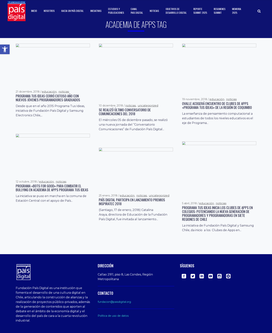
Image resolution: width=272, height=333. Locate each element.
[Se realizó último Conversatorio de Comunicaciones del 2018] (136, 71)
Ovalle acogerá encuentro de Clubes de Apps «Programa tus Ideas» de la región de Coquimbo (217, 105)
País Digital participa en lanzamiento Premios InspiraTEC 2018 (132, 202)
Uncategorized (148, 105)
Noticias (63, 91)
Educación (49, 91)
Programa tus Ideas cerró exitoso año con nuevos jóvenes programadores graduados (48, 98)
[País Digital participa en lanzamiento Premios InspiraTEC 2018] (136, 168)
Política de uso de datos (113, 315)
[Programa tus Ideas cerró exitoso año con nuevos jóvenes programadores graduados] (53, 64)
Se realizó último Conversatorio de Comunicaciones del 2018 (125, 112)
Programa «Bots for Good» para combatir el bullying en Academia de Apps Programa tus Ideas (52, 188)
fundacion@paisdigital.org (114, 302)
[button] (5, 49)
